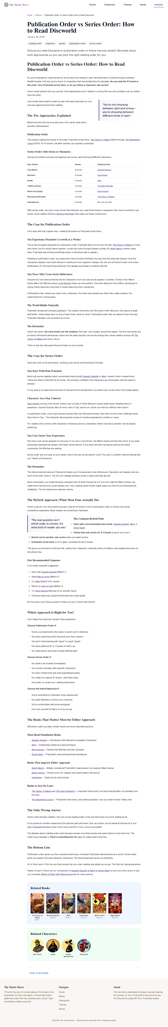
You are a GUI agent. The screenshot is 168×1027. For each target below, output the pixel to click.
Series (62, 1009)
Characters (64, 1000)
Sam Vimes (32, 403)
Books (62, 996)
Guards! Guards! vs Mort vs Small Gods (90, 870)
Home (29, 15)
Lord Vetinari (64, 283)
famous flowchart (65, 214)
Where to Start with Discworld (55, 874)
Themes (63, 1004)
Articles (38, 15)
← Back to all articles (37, 973)
